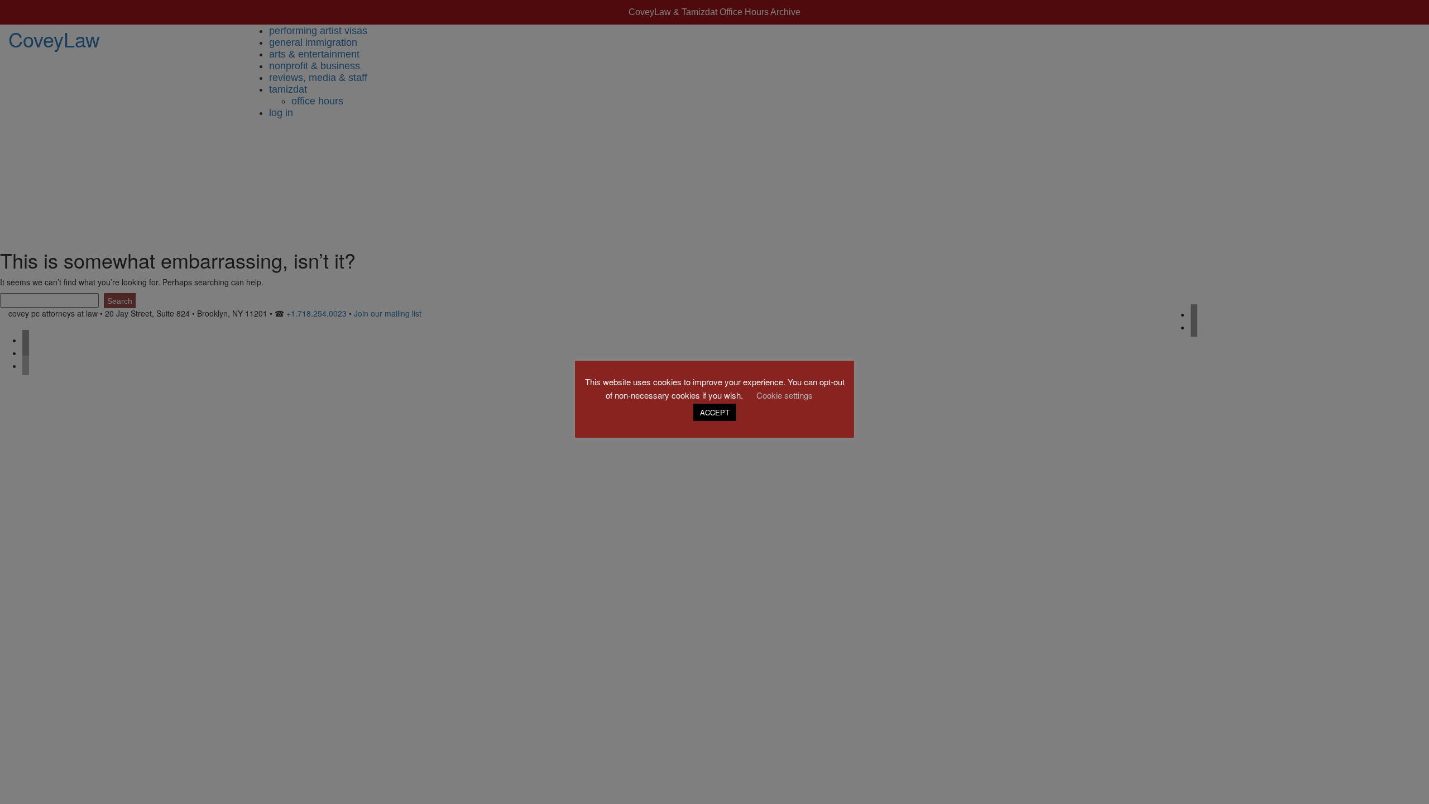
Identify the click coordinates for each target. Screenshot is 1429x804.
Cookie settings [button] (784, 395)
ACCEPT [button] (715, 412)
